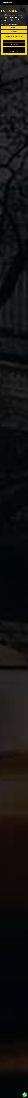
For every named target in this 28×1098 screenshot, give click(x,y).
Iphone (14, 31)
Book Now (14, 48)
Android (14, 27)
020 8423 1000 (9, 11)
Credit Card (14, 51)
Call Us (14, 41)
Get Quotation (14, 44)
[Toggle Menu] (25, 2)
